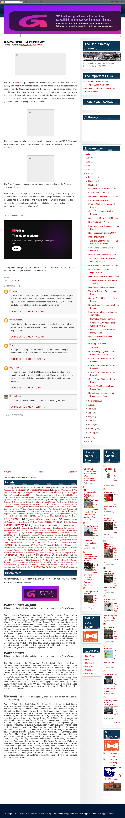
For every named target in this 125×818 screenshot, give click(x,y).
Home (41, 472)
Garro (75, 519)
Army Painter (13, 82)
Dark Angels (20, 506)
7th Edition (56, 488)
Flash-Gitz (61, 516)
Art (47, 495)
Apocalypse (54, 492)
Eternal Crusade (26, 514)
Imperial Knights (45, 528)
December (92, 177)
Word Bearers (71, 567)
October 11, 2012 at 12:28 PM (28, 359)
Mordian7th (90, 663)
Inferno (60, 528)
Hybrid (78, 814)
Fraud (32, 519)
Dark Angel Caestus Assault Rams (103, 196)
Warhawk (43, 565)
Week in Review (22, 567)
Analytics (29, 493)
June (90, 413)
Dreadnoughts (9, 511)
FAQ (75, 514)
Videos (54, 562)
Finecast (37, 516)
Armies (40, 495)
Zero (11, 345)
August (91, 405)
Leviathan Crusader (68, 533)
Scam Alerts (38, 545)
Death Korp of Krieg (11, 509)
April (90, 421)
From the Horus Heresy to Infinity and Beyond (90, 558)
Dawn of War (58, 507)
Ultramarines (22, 562)
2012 (88, 173)
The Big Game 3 (62, 555)
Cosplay (53, 504)
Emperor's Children (10, 514)
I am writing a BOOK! (95, 600)
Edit (8, 36)
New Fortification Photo (98, 222)
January (91, 432)
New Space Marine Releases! (101, 287)
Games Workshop (47, 519)
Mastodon (34, 535)
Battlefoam (27, 497)
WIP (61, 567)
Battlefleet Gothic (14, 497)
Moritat (6, 537)
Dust (54, 511)
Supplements (30, 553)
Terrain (11, 555)
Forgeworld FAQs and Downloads (100, 88)
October (91, 185)
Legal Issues (12, 533)
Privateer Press (52, 540)
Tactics (41, 553)
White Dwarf (36, 567)
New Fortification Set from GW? (102, 233)
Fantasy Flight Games (61, 514)
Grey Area (89, 656)
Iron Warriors (33, 530)
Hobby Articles (52, 522)
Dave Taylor (46, 507)
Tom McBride (60, 560)
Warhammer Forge (10, 565)
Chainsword (18, 502)
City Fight (63, 502)
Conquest (16, 504)
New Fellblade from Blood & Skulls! (103, 265)
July (90, 409)
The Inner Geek (61, 558)
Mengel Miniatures (109, 572)
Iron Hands (20, 530)
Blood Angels (53, 500)
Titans (47, 560)
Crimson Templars (67, 504)
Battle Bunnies (91, 92)
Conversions (39, 504)
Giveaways (10, 522)
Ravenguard (16, 542)
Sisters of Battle (11, 547)
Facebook (45, 514)
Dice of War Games (50, 509)
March (91, 424)
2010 (88, 441)
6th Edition (43, 487)
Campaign (7, 502)
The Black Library (26, 557)
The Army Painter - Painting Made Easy (24, 42)
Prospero (65, 540)
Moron (12, 291)
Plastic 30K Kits (19, 540)
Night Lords (44, 537)
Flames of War (48, 516)
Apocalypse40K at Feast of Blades (103, 218)
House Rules (68, 525)
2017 (88, 154)
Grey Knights (24, 522)
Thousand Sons (19, 560)
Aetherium (57, 490)
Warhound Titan (57, 565)
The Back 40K (110, 674)
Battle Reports (71, 495)
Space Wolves (55, 550)
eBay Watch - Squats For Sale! (101, 319)
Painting (16, 281)
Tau (75, 552)
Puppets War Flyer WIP (98, 200)
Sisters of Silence (29, 547)
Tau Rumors (93, 347)
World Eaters (12, 569)
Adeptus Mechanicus (40, 490)
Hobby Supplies (69, 522)
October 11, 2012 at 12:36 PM (28, 388)
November (92, 181)
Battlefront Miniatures (42, 497)
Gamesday (66, 519)
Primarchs (41, 540)
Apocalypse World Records (24, 495)
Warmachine (8, 567)
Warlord (69, 564)
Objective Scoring (59, 537)
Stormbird (19, 553)
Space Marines (35, 550)
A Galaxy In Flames (109, 628)
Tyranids (7, 562)
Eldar (70, 511)
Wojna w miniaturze (109, 519)
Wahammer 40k (67, 562)
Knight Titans (72, 530)
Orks (71, 537)
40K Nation (31, 488)
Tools (73, 560)
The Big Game (25, 555)
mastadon (24, 535)
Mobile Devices (69, 535)
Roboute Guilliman (68, 542)
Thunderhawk (35, 560)
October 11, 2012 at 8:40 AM (27, 311)
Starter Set (8, 553)
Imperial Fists (10, 528)
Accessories (9, 490)
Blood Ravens (69, 500)
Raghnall (13, 396)
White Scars (51, 567)
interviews (8, 530)
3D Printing (8, 488)
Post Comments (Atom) (26, 477)
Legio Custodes (28, 532)
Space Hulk (18, 550)
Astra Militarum (56, 495)
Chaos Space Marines (45, 502)
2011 (88, 437)
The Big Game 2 (43, 555)
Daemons (8, 507)
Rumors (8, 545)
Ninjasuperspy (15, 367)
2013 (88, 170)
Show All (117, 722)
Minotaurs (57, 535)
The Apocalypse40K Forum (97, 85)
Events (37, 514)
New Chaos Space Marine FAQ (102, 255)
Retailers (54, 542)
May (90, 417)
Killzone (61, 530)
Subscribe (114, 36)
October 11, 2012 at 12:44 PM (28, 407)
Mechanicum (45, 535)
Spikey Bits (89, 469)
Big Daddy (73, 497)
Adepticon (21, 490)
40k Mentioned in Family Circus (102, 188)
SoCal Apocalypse (46, 547)
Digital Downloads (67, 509)
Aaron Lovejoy (69, 488)
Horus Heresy (14, 525)
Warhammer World (28, 565)
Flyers (70, 516)
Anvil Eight (40, 493)
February (92, 428)
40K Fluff (20, 488)
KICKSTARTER (48, 530)
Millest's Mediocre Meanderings (110, 546)
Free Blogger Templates (105, 814)
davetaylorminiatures (91, 592)
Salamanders (24, 545)
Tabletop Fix (109, 469)
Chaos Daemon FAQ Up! (99, 192)
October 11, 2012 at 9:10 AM (27, 337)
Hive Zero (108, 648)
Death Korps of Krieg (31, 509)
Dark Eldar (34, 507)
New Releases (30, 537)
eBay (62, 511)
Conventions (26, 504)
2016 (88, 158)
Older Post (72, 472)
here (10, 147)
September (93, 401)
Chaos (28, 502)
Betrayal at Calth (60, 497)
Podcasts (31, 540)
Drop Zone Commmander (40, 511)
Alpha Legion (16, 493)
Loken (88, 659)
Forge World (12, 519)
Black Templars (12, 500)
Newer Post (9, 472)
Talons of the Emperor (63, 553)
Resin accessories (34, 542)
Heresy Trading (38, 522)
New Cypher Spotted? (98, 343)
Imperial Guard (27, 528)
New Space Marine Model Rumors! (103, 276)
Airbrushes (67, 490)
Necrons (15, 537)
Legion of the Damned (48, 533)
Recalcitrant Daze (109, 600)
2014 (88, 166)
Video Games (40, 562)
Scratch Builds (53, 545)
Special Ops (70, 550)
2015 (88, 162)
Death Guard (70, 507)
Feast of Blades (12, 516)
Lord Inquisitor (10, 535)
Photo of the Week (96, 237)
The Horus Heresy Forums (96, 81)
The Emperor (47, 558)
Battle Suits (109, 492)
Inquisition (70, 528)
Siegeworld (69, 545)
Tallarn (49, 553)
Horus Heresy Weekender (45, 525)
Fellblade (25, 516)
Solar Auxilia (62, 547)
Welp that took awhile (116, 711)
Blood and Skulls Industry (33, 500)
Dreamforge (22, 511)
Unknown (13, 320)
